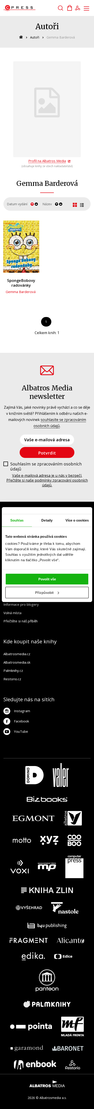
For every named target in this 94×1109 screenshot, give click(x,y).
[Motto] (22, 840)
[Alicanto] (70, 940)
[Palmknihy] (47, 1004)
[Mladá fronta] (73, 1026)
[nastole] (65, 908)
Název (47, 204)
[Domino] (34, 775)
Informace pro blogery (21, 604)
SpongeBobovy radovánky (21, 283)
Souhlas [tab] (17, 520)
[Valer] (60, 775)
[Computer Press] (74, 867)
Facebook (21, 721)
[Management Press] (47, 867)
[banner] (29, 8)
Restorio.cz (12, 679)
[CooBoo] (74, 840)
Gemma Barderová (21, 291)
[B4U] (47, 925)
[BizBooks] (47, 799)
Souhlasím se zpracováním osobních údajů (46, 466)
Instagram (22, 711)
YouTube (21, 731)
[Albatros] (72, 818)
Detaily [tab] (46, 520)
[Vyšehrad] (29, 908)
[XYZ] (49, 840)
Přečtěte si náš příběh (20, 621)
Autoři (34, 37)
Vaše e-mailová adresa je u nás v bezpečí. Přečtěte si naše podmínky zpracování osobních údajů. (47, 480)
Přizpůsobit (44, 593)
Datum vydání (17, 204)
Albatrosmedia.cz (16, 654)
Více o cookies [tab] (77, 520)
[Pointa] (31, 1026)
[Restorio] (73, 1065)
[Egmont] (33, 818)
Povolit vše (47, 579)
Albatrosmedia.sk (16, 662)
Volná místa (12, 612)
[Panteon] (47, 980)
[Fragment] (28, 940)
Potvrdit (47, 453)
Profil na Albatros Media (47, 160)
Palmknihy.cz (13, 670)
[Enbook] (35, 1065)
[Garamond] (27, 1048)
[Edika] (33, 956)
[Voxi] (19, 867)
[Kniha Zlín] (47, 890)
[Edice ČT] (63, 956)
